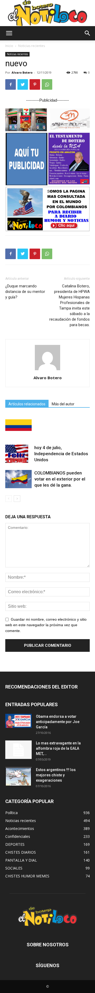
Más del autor (63, 404)
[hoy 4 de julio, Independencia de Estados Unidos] (18, 454)
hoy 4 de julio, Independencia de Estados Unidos (61, 453)
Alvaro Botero (22, 72)
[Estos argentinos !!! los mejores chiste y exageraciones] (18, 776)
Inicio (9, 46)
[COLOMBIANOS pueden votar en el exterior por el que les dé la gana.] (18, 479)
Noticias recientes (31, 46)
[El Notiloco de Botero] (47, 13)
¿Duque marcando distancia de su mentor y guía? (25, 292)
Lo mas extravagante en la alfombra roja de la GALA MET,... (58, 748)
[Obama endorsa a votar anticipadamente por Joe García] (18, 721)
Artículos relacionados (26, 404)
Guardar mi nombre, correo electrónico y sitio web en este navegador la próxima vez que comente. (46, 625)
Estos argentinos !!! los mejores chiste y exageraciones (56, 775)
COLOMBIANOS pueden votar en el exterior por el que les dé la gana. (59, 479)
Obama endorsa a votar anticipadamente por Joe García (57, 721)
